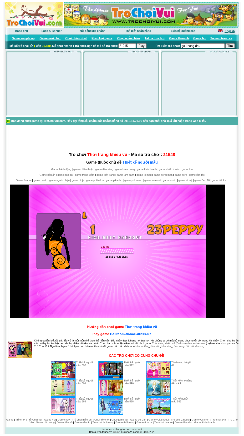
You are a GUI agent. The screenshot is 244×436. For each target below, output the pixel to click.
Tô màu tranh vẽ (221, 38)
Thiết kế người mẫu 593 (84, 364)
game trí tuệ (185, 180)
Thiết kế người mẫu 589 (84, 400)
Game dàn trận (183, 422)
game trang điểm (84, 174)
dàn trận (155, 346)
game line (187, 169)
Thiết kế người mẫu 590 (132, 382)
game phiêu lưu (95, 180)
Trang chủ (21, 31)
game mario (40, 180)
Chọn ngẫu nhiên (128, 38)
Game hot (199, 38)
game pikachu (114, 180)
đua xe (199, 346)
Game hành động (61, 169)
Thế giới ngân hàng (138, 31)
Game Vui (50, 419)
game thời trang (106, 174)
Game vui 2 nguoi (158, 419)
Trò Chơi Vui (34, 419)
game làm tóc (197, 174)
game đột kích (220, 180)
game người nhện (59, 180)
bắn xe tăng (142, 346)
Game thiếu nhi (179, 38)
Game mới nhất (50, 38)
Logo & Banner (51, 31)
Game (9, 419)
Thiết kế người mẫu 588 (132, 400)
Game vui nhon (200, 419)
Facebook (136, 429)
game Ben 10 (202, 180)
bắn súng (167, 346)
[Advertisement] (43, 85)
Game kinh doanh (204, 422)
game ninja (78, 180)
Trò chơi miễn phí (82, 419)
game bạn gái (65, 174)
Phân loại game (102, 38)
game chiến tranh (169, 169)
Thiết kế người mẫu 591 (84, 382)
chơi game (227, 343)
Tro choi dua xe (163, 422)
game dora (181, 174)
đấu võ (190, 346)
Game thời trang (125, 422)
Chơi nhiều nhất (76, 38)
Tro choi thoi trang (102, 422)
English (230, 31)
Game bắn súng (45, 422)
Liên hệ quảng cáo (183, 31)
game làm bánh (125, 174)
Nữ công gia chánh (92, 31)
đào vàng (179, 346)
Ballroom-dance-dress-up (131, 334)
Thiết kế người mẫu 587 (179, 400)
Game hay (64, 419)
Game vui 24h (138, 419)
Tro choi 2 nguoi (180, 419)
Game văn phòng (23, 38)
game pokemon (133, 180)
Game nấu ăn (47, 174)
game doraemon (163, 174)
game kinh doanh (147, 169)
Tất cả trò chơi (154, 38)
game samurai (152, 180)
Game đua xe (23, 180)
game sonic (169, 180)
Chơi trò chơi (101, 419)
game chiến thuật (83, 169)
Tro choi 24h (218, 419)
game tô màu (144, 174)
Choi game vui (120, 419)
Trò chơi (20, 419)
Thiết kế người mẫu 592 (132, 364)
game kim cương (125, 169)
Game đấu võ (64, 422)
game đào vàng (104, 169)
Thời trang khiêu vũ (141, 327)
